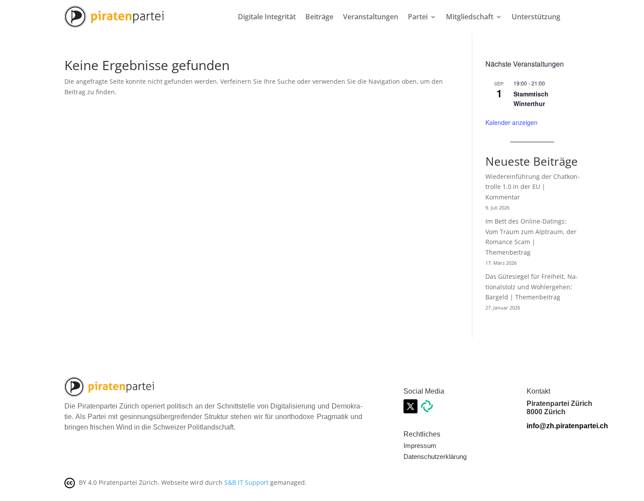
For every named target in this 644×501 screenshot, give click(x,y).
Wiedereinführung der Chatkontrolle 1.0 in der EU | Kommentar (532, 187)
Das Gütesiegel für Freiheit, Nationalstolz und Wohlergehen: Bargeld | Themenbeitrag (531, 287)
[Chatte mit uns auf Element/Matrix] (427, 409)
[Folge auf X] (410, 406)
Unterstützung (536, 16)
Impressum (419, 445)
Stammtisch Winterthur (530, 98)
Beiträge (319, 16)
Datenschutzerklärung (435, 456)
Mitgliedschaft (469, 16)
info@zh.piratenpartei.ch (567, 426)
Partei (418, 16)
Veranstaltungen (370, 16)
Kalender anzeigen (511, 122)
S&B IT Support (246, 482)
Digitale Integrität (267, 16)
